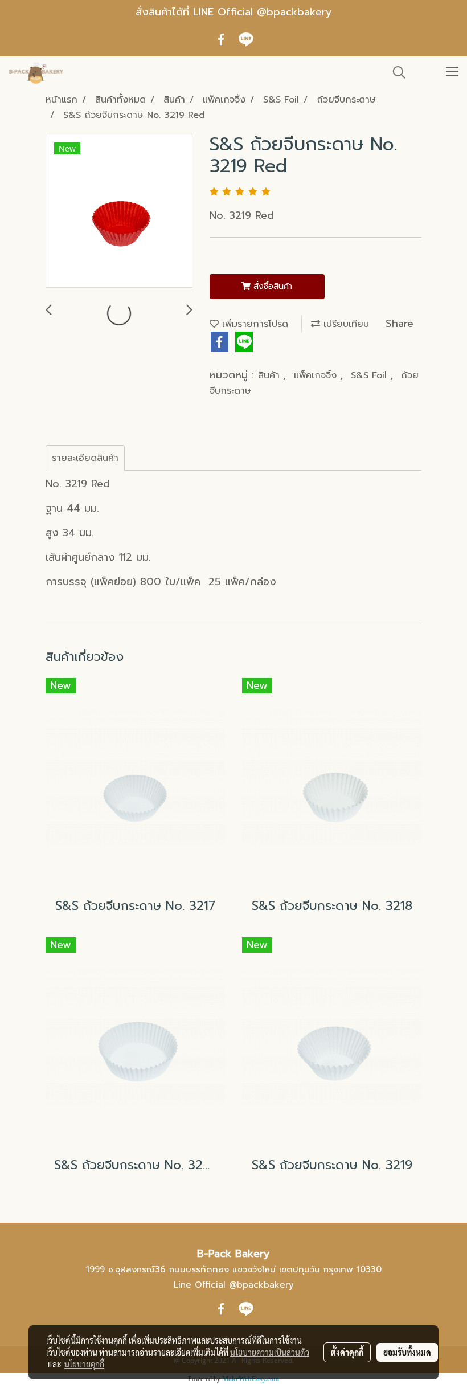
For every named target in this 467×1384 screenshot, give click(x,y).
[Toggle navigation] (452, 72)
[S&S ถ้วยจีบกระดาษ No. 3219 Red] (119, 211)
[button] (395, 72)
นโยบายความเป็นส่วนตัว (269, 1352)
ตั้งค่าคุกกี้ (347, 1352)
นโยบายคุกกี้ (84, 1364)
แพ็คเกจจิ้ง (317, 375)
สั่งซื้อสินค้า (271, 286)
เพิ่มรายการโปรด (253, 324)
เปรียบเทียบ (344, 324)
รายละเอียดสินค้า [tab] (85, 458)
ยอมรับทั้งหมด (407, 1352)
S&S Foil (370, 375)
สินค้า (270, 375)
